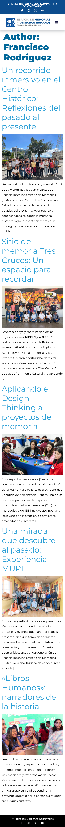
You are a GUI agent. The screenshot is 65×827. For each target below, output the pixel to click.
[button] (56, 22)
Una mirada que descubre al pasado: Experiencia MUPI (28, 549)
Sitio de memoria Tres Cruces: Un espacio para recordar (29, 260)
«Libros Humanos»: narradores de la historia (29, 692)
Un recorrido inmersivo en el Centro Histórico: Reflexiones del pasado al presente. (31, 98)
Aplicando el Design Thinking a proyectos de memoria (26, 407)
